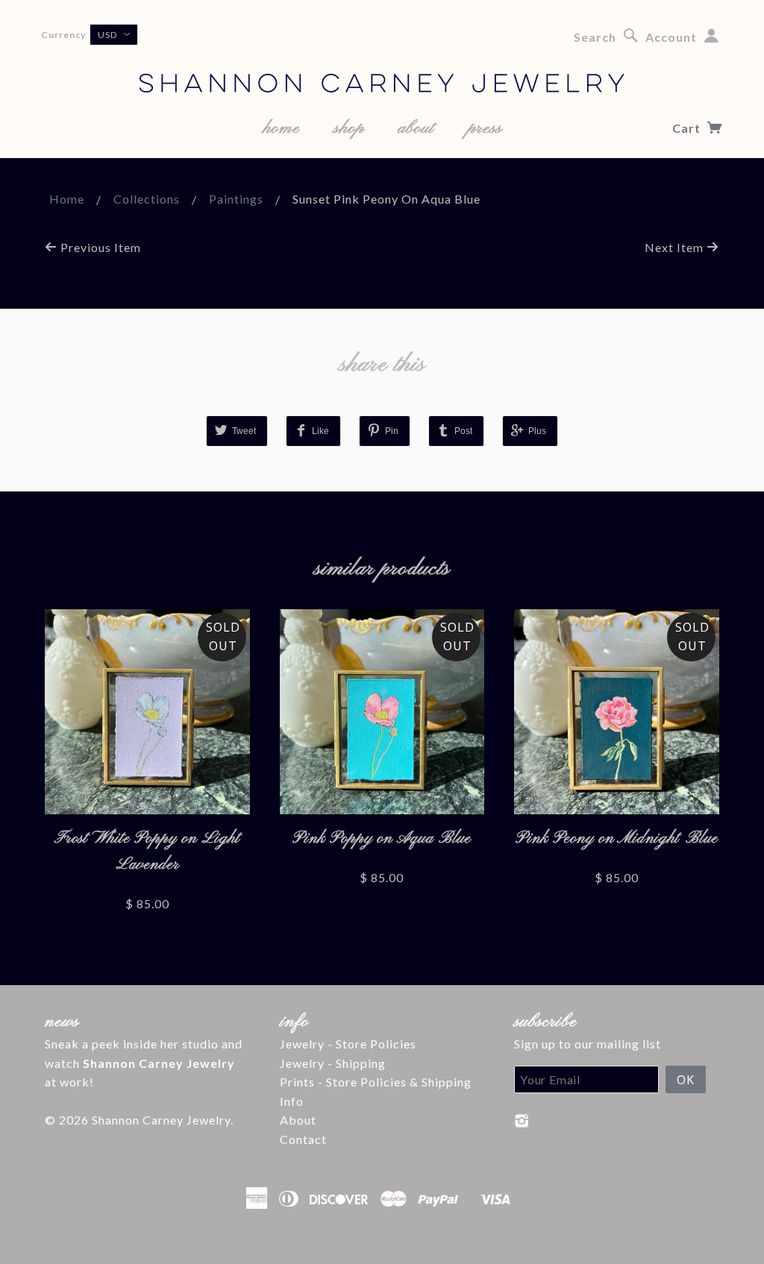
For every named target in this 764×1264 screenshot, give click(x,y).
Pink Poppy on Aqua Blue (381, 838)
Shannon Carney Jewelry (161, 1120)
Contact (303, 1139)
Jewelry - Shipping (333, 1063)
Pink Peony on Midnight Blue (617, 838)
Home (66, 199)
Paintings (236, 199)
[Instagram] (522, 1120)
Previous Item (99, 247)
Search (595, 37)
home (281, 128)
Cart (688, 128)
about (416, 128)
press (485, 128)
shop (349, 128)
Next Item (676, 247)
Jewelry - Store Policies (348, 1044)
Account (671, 37)
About (298, 1120)
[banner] (382, 59)
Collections (146, 199)
